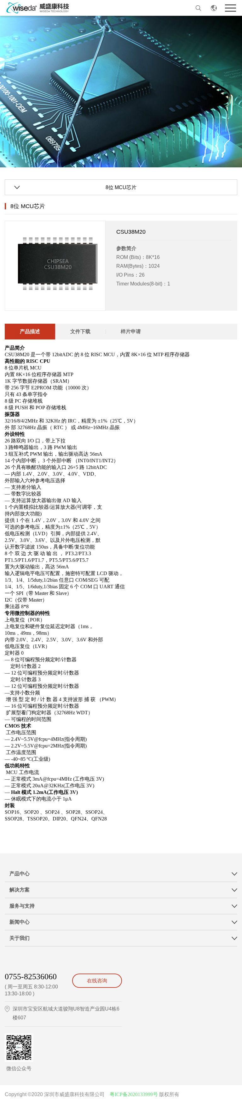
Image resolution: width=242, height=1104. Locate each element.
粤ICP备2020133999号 (134, 1094)
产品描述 (30, 331)
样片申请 (131, 331)
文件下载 (80, 331)
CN (214, 8)
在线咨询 (97, 980)
